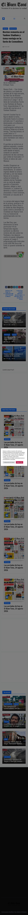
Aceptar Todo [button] (19, 462)
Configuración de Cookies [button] (9, 462)
